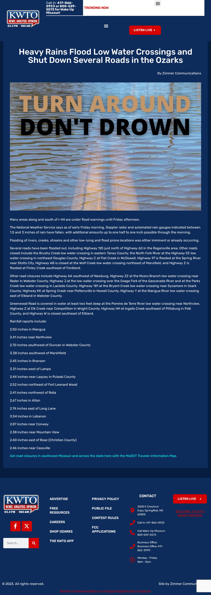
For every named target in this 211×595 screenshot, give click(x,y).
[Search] (34, 543)
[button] (157, 3)
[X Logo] (27, 526)
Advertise (59, 499)
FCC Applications (104, 529)
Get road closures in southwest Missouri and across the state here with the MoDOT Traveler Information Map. (93, 456)
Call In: (61, 8)
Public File (102, 508)
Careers (57, 522)
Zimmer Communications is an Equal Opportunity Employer (105, 591)
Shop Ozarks (61, 531)
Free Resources (59, 510)
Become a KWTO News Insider (190, 514)
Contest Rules (105, 518)
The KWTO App (62, 541)
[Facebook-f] (15, 526)
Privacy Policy (105, 499)
